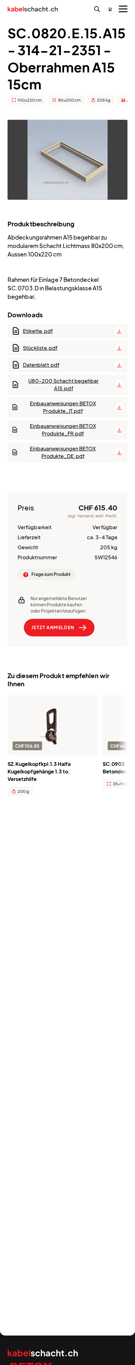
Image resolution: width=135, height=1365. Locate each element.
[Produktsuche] (97, 9)
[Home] (33, 10)
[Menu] (123, 9)
